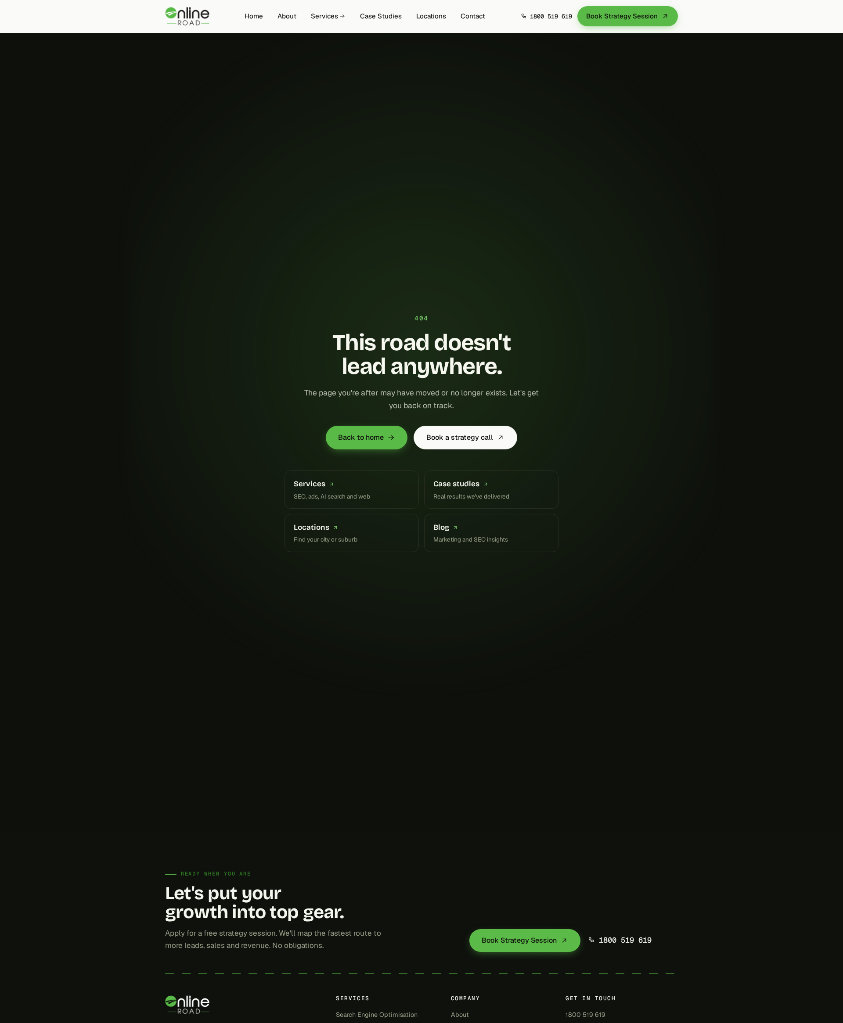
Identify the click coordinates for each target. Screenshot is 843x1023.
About (286, 16)
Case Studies (381, 16)
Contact (473, 16)
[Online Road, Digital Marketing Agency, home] (187, 16)
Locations (431, 16)
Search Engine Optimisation (377, 1015)
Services (324, 16)
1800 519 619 (625, 940)
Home (254, 16)
